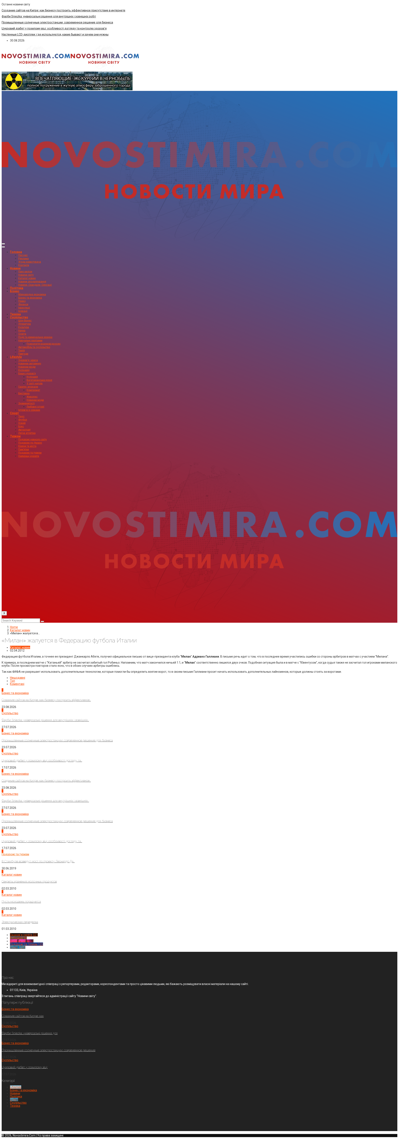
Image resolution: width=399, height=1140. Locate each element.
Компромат (33, 390)
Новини (15, 268)
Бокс (21, 426)
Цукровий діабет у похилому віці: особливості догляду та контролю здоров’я (54, 28)
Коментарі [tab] (17, 684)
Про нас (23, 255)
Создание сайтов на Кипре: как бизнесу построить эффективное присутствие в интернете (63, 10)
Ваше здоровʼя (27, 373)
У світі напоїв (35, 383)
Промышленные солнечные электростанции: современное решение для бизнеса (57, 22)
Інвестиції (24, 307)
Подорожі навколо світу (32, 439)
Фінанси (23, 304)
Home (14, 627)
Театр (21, 350)
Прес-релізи (25, 271)
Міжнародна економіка (32, 294)
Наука (21, 330)
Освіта (22, 333)
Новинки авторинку (29, 363)
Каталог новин (27, 278)
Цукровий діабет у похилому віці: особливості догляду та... (42, 760)
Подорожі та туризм (30, 452)
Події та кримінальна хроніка (35, 337)
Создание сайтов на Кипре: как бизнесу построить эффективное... (46, 700)
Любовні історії (35, 406)
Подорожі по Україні (30, 442)
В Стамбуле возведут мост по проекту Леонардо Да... (38, 861)
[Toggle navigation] (3, 243)
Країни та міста (27, 446)
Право (22, 301)
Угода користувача (29, 261)
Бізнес (14, 291)
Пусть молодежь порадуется (21, 901)
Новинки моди (27, 366)
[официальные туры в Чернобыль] (67, 89)
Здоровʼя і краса (28, 360)
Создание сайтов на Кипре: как (23, 1016)
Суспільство (19, 317)
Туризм (15, 436)
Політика (16, 288)
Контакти (23, 265)
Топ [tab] (12, 680)
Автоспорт (24, 429)
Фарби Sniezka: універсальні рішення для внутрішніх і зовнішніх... (45, 720)
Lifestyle (16, 357)
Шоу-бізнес (25, 320)
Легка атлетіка (27, 433)
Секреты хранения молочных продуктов (29, 881)
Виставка (24, 393)
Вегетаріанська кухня (39, 380)
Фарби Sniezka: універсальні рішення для (30, 1033)
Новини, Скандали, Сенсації (35, 284)
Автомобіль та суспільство (34, 347)
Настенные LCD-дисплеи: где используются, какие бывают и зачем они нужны (55, 34)
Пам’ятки (23, 449)
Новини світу (26, 274)
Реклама (23, 258)
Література (24, 323)
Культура (23, 327)
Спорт (14, 413)
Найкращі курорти (28, 456)
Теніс (21, 416)
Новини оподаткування (32, 281)
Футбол (22, 419)
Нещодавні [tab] (17, 677)
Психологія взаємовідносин (43, 343)
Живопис (32, 396)
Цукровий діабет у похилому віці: (25, 1067)
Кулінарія (24, 370)
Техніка (15, 314)
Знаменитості (26, 403)
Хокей (22, 423)
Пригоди (23, 353)
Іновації (22, 311)
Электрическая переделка (20, 922)
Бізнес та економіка (30, 297)
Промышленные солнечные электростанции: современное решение (48, 1050)
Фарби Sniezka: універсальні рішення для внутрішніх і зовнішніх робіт (49, 16)
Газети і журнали (28, 386)
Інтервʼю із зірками (29, 410)
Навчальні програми (30, 340)
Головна (16, 252)
